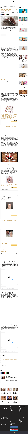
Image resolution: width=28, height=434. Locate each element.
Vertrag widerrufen (12, 412)
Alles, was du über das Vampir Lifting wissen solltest (23, 86)
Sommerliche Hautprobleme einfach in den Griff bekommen (23, 43)
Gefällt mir (16, 426)
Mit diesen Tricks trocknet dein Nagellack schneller (9, 358)
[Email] (8, 14)
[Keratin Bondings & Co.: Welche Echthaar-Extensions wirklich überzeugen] (15, 390)
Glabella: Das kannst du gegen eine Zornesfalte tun (23, 51)
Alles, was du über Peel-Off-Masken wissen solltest (23, 95)
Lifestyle (20, 418)
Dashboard (11, 411)
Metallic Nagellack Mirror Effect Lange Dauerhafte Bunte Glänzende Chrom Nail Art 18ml (9, 185)
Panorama (20, 421)
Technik (20, 423)
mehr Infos (5, 246)
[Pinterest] (4, 14)
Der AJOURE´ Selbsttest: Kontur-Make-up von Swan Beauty (23, 60)
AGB (10, 408)
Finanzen (20, 410)
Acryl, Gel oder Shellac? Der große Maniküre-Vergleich (10, 359)
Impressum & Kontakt (12, 421)
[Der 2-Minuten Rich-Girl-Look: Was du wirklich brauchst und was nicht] (3, 390)
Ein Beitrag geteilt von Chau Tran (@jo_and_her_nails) (9, 351)
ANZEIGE (23, 26)
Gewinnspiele (20, 413)
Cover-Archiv (11, 416)
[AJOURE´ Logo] (14, 1)
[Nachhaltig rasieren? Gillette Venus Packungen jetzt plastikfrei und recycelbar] (23, 19)
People (20, 422)
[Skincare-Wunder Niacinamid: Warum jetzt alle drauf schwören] (3, 398)
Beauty (2, 6)
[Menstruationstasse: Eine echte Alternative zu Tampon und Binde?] (23, 30)
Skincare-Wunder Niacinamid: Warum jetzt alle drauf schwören (3, 401)
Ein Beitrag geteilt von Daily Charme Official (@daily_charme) (9, 288)
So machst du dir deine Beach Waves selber (23, 78)
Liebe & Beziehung (21, 417)
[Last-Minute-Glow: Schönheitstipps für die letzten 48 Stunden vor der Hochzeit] (9, 398)
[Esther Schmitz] (3, 379)
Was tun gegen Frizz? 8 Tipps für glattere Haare (23, 14)
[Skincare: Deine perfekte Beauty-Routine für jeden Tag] (23, 66)
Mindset (20, 420)
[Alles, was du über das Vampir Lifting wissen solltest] (23, 83)
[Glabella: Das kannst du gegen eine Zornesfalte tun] (23, 48)
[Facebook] (1, 14)
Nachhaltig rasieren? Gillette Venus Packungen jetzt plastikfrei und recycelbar (23, 24)
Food (19, 412)
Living (20, 419)
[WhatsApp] (6, 14)
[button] (27, 4)
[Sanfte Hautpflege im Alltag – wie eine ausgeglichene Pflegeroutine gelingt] (15, 398)
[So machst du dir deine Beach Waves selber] (23, 75)
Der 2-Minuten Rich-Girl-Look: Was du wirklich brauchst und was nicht (3, 393)
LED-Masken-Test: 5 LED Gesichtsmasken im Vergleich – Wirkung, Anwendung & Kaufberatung (9, 393)
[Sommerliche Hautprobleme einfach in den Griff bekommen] (23, 39)
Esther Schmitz (8, 376)
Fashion (20, 409)
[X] (3, 14)
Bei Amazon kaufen (14, 121)
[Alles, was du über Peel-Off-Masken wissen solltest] (23, 92)
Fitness (20, 411)
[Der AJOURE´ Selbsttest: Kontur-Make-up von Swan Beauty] (23, 57)
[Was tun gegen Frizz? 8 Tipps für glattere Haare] (23, 11)
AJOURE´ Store (11, 410)
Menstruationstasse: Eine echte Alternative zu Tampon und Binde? (23, 34)
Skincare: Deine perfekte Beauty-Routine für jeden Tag (23, 70)
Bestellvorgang (11, 409)
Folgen (17, 429)
